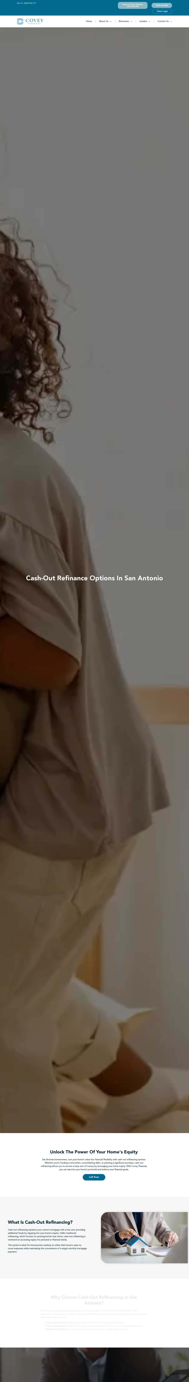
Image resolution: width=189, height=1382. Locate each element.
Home (89, 21)
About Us (103, 21)
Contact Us (163, 21)
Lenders (143, 21)
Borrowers (124, 21)
